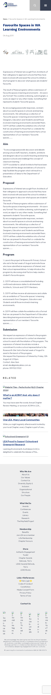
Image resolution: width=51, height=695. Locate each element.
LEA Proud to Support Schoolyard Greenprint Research (20, 443)
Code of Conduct (25, 584)
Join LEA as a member (25, 535)
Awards (25, 506)
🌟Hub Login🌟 (25, 581)
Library (25, 515)
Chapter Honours (25, 541)
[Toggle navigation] (45, 5)
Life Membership (25, 538)
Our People (25, 495)
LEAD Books (26, 570)
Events (25, 512)
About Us (25, 474)
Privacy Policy (25, 593)
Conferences (25, 509)
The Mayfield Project (25, 521)
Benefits (25, 532)
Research (25, 518)
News (5, 19)
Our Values (25, 477)
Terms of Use (25, 596)
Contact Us (25, 480)
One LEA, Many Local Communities (21, 419)
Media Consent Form (25, 590)
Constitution (25, 587)
